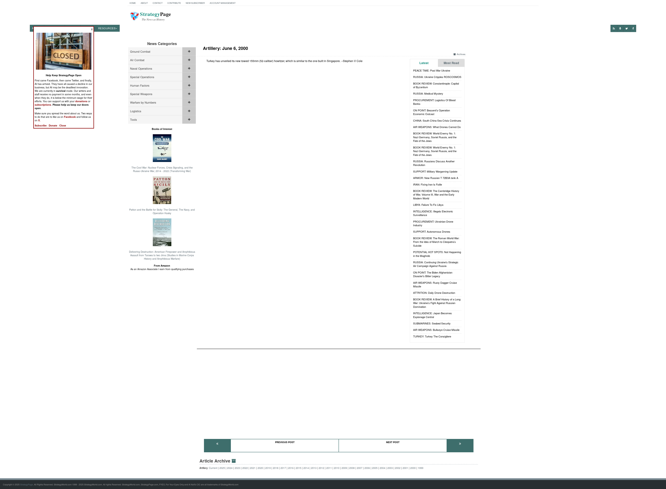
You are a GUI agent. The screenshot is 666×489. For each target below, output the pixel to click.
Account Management (223, 2)
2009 (344, 468)
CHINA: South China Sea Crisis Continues (437, 120)
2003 (390, 468)
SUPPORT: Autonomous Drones (431, 231)
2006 (367, 468)
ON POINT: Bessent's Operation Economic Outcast (431, 112)
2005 (375, 468)
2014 (306, 468)
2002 (397, 468)
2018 (275, 468)
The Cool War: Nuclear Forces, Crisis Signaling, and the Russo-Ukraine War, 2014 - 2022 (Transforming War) (162, 169)
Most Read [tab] (451, 63)
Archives (461, 54)
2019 (268, 468)
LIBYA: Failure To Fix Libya (428, 204)
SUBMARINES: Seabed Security (432, 323)
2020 (260, 468)
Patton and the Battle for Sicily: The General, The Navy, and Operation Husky (162, 211)
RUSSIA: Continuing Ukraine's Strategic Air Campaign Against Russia (435, 264)
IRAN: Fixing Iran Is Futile (427, 184)
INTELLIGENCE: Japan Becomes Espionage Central (432, 315)
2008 (352, 468)
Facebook (70, 116)
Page (155, 16)
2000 (413, 468)
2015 (298, 468)
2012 (321, 468)
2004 (382, 468)
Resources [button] (107, 28)
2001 (405, 468)
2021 (252, 468)
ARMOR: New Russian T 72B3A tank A (435, 178)
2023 (237, 468)
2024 (230, 468)
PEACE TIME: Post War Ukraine (431, 70)
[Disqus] (339, 392)
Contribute (174, 2)
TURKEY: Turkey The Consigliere (432, 336)
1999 (420, 468)
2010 (336, 468)
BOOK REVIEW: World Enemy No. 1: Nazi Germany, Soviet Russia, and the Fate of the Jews (434, 137)
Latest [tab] (424, 63)
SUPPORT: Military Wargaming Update (435, 171)
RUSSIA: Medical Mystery (428, 93)
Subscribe (41, 125)
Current (213, 468)
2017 (283, 468)
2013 (314, 468)
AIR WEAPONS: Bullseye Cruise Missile (436, 330)
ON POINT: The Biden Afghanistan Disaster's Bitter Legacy (432, 274)
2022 (245, 468)
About (144, 2)
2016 (291, 468)
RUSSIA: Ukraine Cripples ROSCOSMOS (437, 77)
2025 (222, 468)
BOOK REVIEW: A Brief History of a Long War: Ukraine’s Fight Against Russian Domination (436, 303)
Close (62, 125)
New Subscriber (195, 2)
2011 (329, 468)
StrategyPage (26, 484)
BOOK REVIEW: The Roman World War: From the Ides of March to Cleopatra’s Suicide (436, 241)
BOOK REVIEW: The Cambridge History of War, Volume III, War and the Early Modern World (436, 194)
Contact (158, 2)
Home (133, 2)
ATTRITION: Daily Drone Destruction (434, 292)
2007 (359, 468)
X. (39, 120)
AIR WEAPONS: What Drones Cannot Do (437, 127)
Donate (53, 125)
